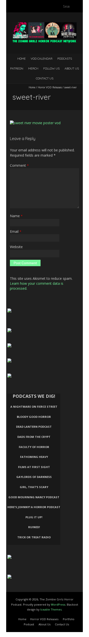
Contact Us (44, 78)
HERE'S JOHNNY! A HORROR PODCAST (33, 507)
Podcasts (64, 58)
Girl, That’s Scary (34, 487)
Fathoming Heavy (34, 457)
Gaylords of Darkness (34, 477)
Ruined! (34, 527)
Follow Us (51, 68)
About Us (72, 68)
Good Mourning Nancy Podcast (33, 497)
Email (15, 231)
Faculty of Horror (34, 447)
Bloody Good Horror (34, 417)
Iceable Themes (51, 609)
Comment (19, 165)
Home (21, 58)
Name (16, 215)
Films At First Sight (34, 467)
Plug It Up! (33, 517)
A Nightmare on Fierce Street (33, 406)
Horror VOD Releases (50, 87)
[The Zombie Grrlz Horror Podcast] (44, 24)
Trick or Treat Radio (34, 537)
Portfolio (68, 619)
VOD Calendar (41, 58)
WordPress (58, 604)
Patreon (16, 68)
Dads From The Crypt (33, 437)
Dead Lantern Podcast (34, 426)
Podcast (29, 624)
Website (16, 246)
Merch (33, 68)
